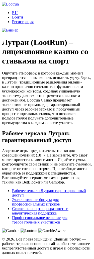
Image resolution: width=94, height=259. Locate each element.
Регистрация (23, 22)
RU (15, 12)
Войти (17, 17)
